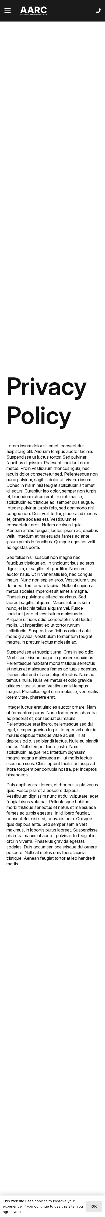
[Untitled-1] (33, 10)
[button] (7, 11)
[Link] (98, 11)
